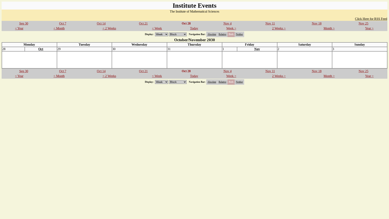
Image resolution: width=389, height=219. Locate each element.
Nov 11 (270, 23)
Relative (222, 34)
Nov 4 (227, 23)
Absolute (211, 34)
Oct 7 (62, 23)
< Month (59, 28)
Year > (369, 28)
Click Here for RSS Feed (371, 18)
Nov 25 (363, 23)
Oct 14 (101, 23)
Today (194, 28)
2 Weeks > (279, 28)
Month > (329, 28)
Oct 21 (143, 23)
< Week (157, 28)
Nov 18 (317, 23)
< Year (19, 28)
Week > (231, 28)
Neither (239, 34)
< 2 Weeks (109, 28)
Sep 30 (23, 23)
